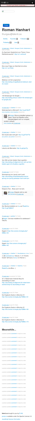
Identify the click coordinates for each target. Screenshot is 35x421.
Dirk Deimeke (11, 194)
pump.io (4, 416)
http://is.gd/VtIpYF (24, 110)
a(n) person (5, 136)
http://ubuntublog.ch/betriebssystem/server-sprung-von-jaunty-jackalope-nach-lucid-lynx (15, 177)
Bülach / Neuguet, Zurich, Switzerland (20, 48)
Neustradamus (21, 253)
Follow (6, 25)
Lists (16, 42)
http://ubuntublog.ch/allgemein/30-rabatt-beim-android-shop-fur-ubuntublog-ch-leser (16, 283)
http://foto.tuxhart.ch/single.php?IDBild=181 (15, 297)
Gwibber (13, 107)
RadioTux (20, 266)
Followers (25, 39)
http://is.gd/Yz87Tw (24, 135)
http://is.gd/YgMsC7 (8, 208)
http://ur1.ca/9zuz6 (20, 54)
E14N (21, 413)
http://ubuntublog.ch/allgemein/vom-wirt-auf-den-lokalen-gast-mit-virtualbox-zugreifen (17, 163)
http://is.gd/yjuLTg (22, 148)
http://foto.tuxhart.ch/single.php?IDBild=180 (15, 309)
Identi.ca (4, 2)
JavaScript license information (11, 419)
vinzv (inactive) (6, 112)
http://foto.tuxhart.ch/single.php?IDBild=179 (15, 322)
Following (7, 42)
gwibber (13, 216)
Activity (5, 39)
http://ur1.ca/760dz (8, 68)
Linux (27, 253)
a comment (14, 333)
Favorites (13, 39)
